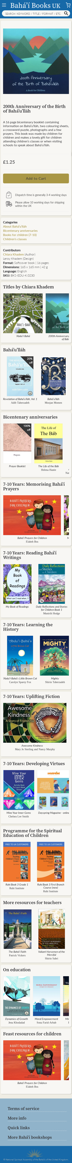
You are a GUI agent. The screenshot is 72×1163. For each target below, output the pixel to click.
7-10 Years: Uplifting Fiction (31, 696)
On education (17, 969)
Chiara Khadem (13, 254)
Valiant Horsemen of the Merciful (51, 953)
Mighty (55, 678)
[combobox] (36, 13)
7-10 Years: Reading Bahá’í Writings (29, 555)
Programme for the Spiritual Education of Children (32, 833)
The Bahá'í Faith (17, 951)
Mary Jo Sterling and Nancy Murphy (35, 749)
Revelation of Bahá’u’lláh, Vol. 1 (20, 398)
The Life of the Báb (48, 466)
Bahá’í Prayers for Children (32, 537)
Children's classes (15, 239)
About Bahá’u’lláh (15, 226)
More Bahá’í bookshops (30, 1137)
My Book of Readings (17, 606)
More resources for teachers (32, 902)
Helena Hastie (48, 469)
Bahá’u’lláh (14, 350)
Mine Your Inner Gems (19, 812)
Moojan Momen (53, 402)
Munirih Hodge (51, 613)
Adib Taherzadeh (20, 402)
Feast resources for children (32, 1034)
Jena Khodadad (16, 1022)
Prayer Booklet (17, 466)
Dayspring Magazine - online (54, 812)
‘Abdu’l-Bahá (23, 335)
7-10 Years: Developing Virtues (34, 763)
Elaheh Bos (32, 541)
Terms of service (23, 1108)
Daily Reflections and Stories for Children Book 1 (51, 608)
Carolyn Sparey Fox (20, 682)
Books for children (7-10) (19, 235)
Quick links (19, 1127)
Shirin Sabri (51, 958)
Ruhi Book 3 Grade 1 (17, 884)
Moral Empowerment (46, 1018)
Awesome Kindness (32, 745)
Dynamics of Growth (16, 1018)
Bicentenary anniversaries (20, 230)
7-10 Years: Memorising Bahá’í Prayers (34, 486)
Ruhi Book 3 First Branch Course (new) (50, 886)
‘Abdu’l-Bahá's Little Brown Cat (20, 678)
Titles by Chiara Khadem (28, 287)
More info (17, 1118)
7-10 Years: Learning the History (28, 626)
